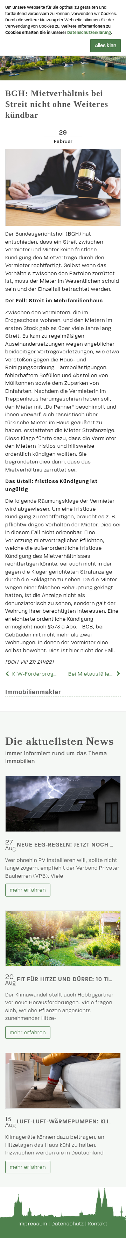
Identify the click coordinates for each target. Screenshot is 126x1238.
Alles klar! (105, 45)
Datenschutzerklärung (89, 32)
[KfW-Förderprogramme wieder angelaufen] (8, 674)
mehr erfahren (28, 890)
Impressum (33, 1224)
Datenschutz (67, 1224)
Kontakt (97, 1224)
